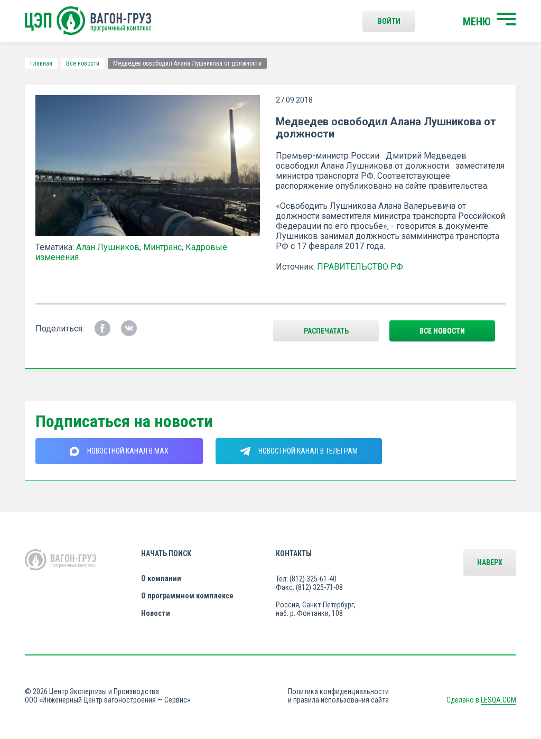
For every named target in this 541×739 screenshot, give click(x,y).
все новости (442, 331)
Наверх (489, 562)
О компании (161, 578)
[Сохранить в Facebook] (102, 328)
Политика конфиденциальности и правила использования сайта (338, 695)
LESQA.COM (498, 700)
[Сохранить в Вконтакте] (129, 328)
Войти (389, 21)
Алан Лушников (107, 247)
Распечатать (326, 331)
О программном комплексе (187, 596)
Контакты (294, 553)
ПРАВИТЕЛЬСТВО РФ (360, 267)
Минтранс (162, 247)
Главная (41, 63)
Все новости (82, 63)
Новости (155, 613)
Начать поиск (166, 553)
